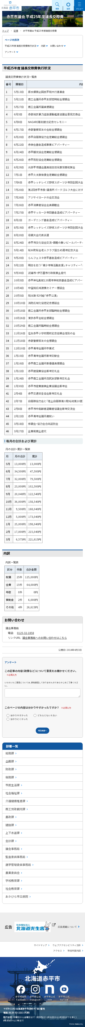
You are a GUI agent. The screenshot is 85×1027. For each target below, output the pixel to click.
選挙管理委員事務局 (18, 865)
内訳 (43, 45)
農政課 (9, 817)
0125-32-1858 (25, 633)
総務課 (9, 753)
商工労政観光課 (15, 809)
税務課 (9, 777)
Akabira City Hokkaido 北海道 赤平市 (11, 5)
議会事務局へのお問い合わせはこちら (44, 637)
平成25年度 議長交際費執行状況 (20, 45)
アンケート (10, 51)
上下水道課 (12, 833)
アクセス (57, 950)
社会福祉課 (12, 793)
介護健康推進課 (15, 801)
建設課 (9, 825)
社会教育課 (12, 889)
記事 (16, 30)
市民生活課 (12, 785)
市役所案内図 (74, 950)
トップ (5, 30)
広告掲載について (67, 926)
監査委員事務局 (15, 857)
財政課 (9, 769)
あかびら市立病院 (16, 896)
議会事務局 (12, 849)
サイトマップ (40, 945)
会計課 (9, 841)
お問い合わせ (56, 45)
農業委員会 (12, 873)
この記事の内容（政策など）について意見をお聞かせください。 (41, 671)
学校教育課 (12, 880)
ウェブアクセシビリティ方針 (67, 945)
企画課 (9, 761)
